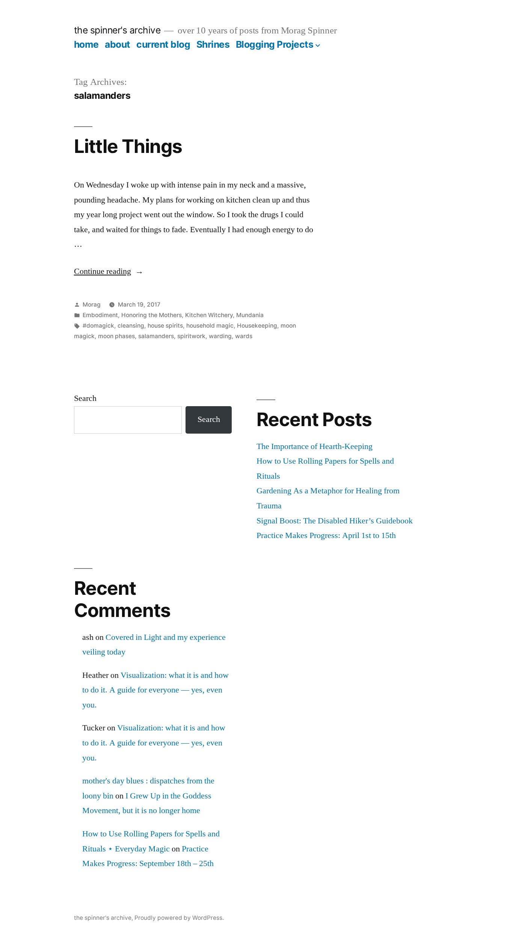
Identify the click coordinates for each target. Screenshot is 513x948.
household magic (210, 325)
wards (243, 336)
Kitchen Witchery (209, 315)
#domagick (98, 325)
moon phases (116, 336)
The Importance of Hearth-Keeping (314, 446)
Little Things (128, 146)
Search (85, 398)
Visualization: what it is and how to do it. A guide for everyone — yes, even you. (155, 690)
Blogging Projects (275, 44)
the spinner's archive (117, 30)
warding (220, 336)
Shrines (213, 44)
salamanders (156, 336)
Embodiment (100, 315)
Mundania (250, 315)
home (86, 44)
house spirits (165, 325)
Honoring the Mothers (151, 315)
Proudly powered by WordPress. (179, 917)
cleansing (131, 325)
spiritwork (191, 336)
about (117, 44)
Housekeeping (257, 325)
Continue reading (108, 271)
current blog (163, 44)
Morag (92, 304)
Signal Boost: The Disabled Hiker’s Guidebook (334, 521)
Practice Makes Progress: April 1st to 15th (326, 535)
